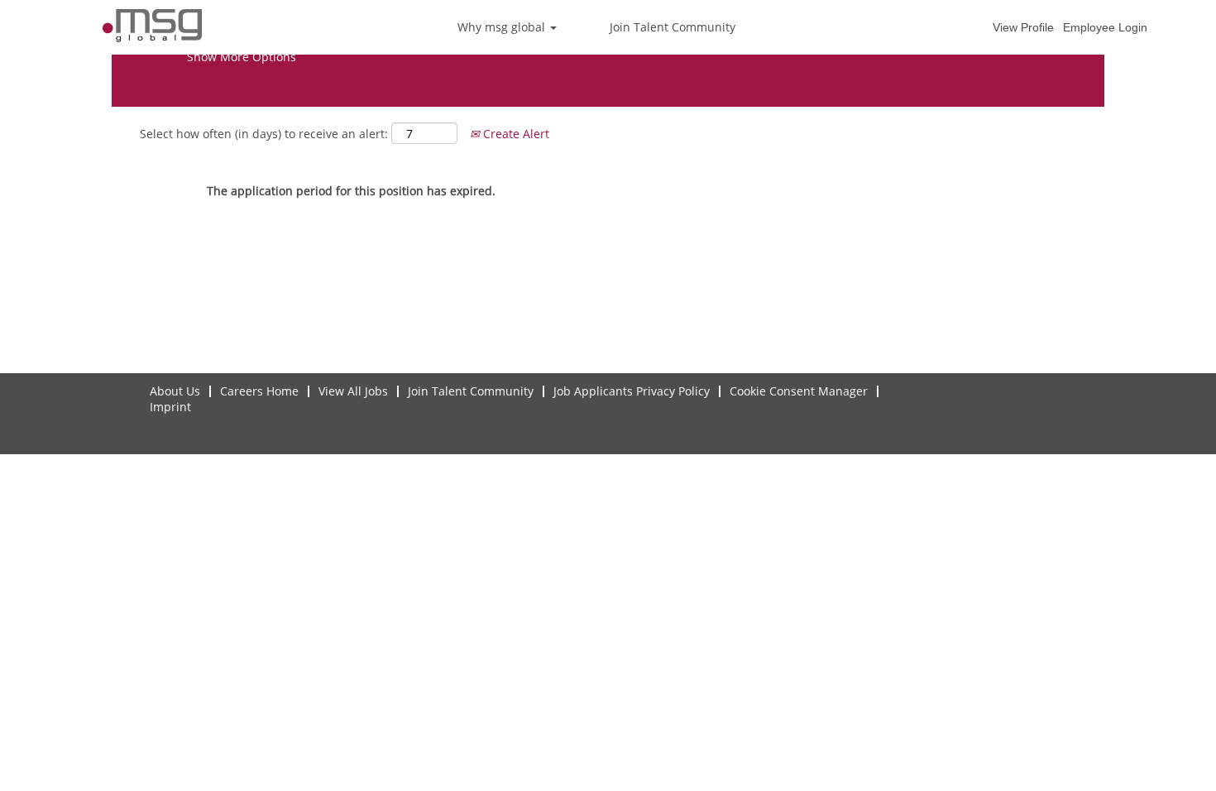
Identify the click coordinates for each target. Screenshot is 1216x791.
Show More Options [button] (241, 57)
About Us (175, 391)
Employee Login (1105, 27)
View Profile (1023, 27)
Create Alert (514, 133)
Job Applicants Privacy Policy (631, 391)
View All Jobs (353, 391)
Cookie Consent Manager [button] (799, 391)
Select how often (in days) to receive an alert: (264, 133)
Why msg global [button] (502, 27)
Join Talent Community (672, 27)
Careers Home (259, 391)
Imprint (170, 407)
